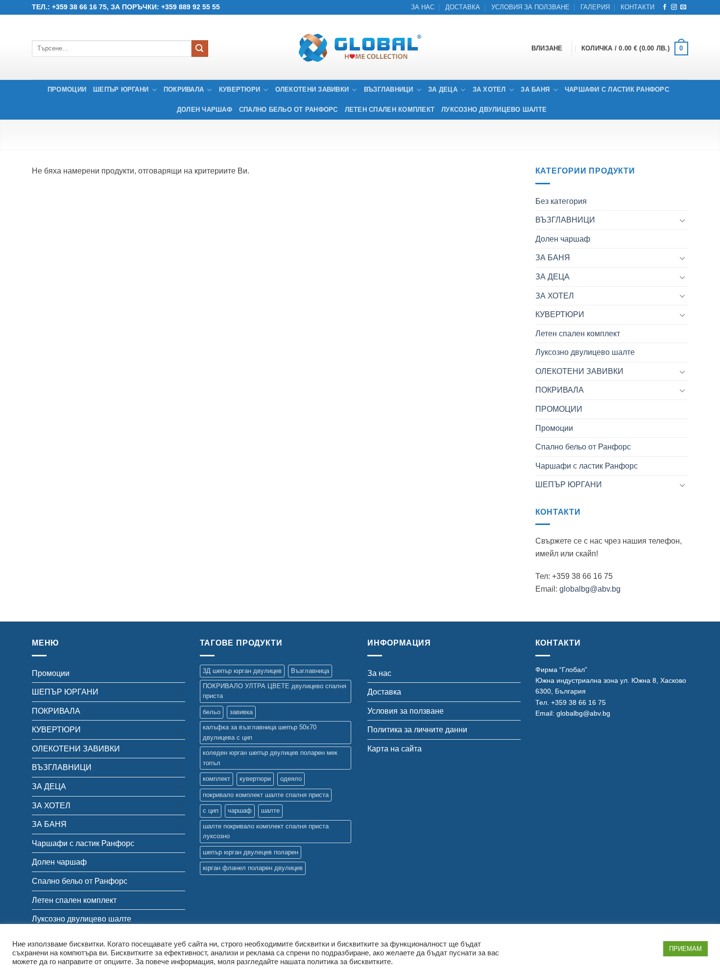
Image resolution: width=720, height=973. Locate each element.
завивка (241, 712)
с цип (210, 810)
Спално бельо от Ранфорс (288, 109)
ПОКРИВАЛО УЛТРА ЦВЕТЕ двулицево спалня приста (274, 690)
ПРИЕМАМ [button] (685, 948)
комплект (216, 778)
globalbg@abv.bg (590, 589)
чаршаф (240, 810)
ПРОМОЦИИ (558, 409)
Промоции (67, 89)
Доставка (462, 7)
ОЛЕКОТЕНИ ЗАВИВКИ (312, 89)
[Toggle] (682, 220)
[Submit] (200, 48)
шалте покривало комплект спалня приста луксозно (266, 831)
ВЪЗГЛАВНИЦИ (388, 89)
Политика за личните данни (417, 729)
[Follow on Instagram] (674, 7)
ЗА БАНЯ (535, 89)
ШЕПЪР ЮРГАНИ (120, 89)
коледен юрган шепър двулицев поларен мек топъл (270, 757)
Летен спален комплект (389, 109)
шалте (270, 810)
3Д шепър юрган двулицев (242, 670)
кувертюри (255, 778)
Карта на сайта (394, 749)
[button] (634, 49)
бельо (211, 712)
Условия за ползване (530, 7)
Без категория (561, 201)
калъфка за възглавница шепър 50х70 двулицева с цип (259, 732)
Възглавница (310, 670)
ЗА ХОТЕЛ (489, 89)
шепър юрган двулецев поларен (250, 852)
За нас (422, 7)
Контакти (637, 7)
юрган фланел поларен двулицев (253, 868)
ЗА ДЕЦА (442, 89)
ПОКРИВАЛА (184, 89)
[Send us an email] (683, 7)
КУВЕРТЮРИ (239, 89)
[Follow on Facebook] (665, 7)
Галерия (595, 7)
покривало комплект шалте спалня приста (266, 794)
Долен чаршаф (204, 109)
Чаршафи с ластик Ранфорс (617, 89)
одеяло (291, 778)
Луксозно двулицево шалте (494, 109)
